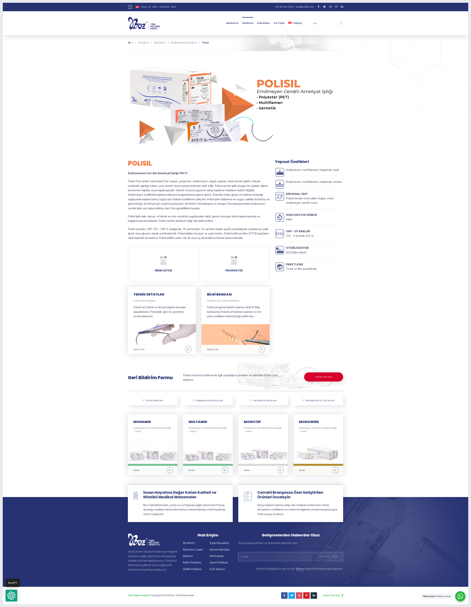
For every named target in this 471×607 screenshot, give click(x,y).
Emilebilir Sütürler (265, 401)
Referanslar (217, 556)
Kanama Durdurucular (209, 401)
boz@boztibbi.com (305, 7)
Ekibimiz (188, 556)
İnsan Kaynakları (219, 543)
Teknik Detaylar (148, 294)
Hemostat (164, 7)
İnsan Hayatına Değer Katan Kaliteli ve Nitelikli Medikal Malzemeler (179, 495)
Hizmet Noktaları (220, 549)
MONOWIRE (254, 421)
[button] (11, 595)
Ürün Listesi (163, 270)
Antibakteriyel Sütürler (320, 401)
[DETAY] (153, 440)
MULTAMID (142, 421)
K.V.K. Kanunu (217, 569)
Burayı (300, 568)
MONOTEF (197, 421)
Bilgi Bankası (219, 294)
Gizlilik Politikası (192, 569)
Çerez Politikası (219, 562)
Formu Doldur (323, 377)
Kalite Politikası (192, 562)
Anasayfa (232, 23)
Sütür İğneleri (154, 401)
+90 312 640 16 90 (284, 7)
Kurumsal (263, 23)
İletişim (279, 23)
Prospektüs (234, 270)
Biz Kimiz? (189, 543)
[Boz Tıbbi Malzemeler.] (129, 46)
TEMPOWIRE (309, 421)
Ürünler (248, 23)
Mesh (173, 7)
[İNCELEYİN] (162, 326)
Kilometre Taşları (193, 549)
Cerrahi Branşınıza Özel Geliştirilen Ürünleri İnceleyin (290, 495)
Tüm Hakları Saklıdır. (139, 595)
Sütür (154, 7)
